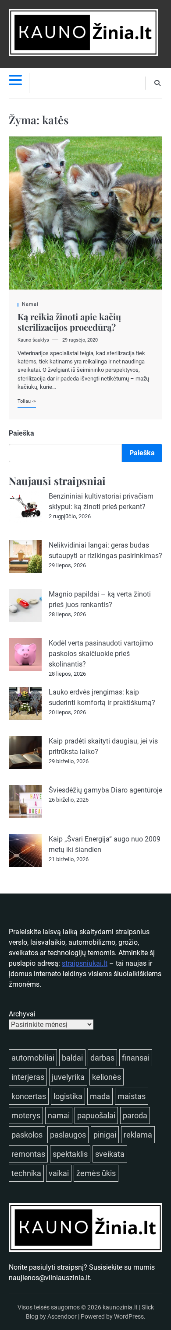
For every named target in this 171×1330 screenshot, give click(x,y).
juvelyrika (68, 1077)
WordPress (129, 1316)
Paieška (21, 433)
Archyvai (22, 1014)
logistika (67, 1096)
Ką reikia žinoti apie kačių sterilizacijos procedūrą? (69, 322)
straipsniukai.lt (84, 963)
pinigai (104, 1134)
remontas (28, 1154)
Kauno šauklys (33, 340)
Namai (30, 304)
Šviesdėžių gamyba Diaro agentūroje (105, 790)
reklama (138, 1134)
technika (26, 1173)
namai (59, 1115)
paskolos (27, 1134)
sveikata (110, 1154)
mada (100, 1096)
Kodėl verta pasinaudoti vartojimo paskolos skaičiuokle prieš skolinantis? (101, 653)
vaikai (59, 1173)
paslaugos (68, 1134)
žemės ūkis (96, 1173)
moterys (25, 1115)
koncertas (28, 1096)
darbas (102, 1057)
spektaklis (70, 1154)
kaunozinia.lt (120, 1307)
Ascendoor (62, 1316)
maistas (132, 1096)
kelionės (106, 1077)
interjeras (27, 1077)
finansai (136, 1057)
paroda (135, 1115)
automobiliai (32, 1057)
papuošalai (96, 1115)
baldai (72, 1057)
